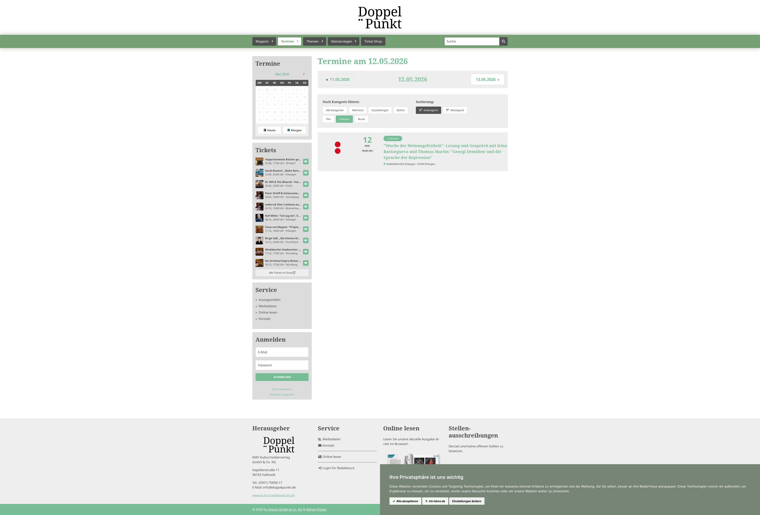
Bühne (401, 110)
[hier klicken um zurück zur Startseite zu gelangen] (380, 17)
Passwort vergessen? (282, 394)
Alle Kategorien (335, 110)
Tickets (266, 150)
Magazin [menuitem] (262, 41)
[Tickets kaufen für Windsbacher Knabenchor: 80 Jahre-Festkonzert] (306, 251)
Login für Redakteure (338, 468)
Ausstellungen (380, 110)
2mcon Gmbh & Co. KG (285, 509)
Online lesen (267, 312)
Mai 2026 (282, 74)
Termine (268, 63)
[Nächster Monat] (304, 74)
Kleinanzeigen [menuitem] (341, 41)
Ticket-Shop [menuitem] (373, 41)
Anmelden (283, 377)
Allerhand (357, 110)
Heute (271, 130)
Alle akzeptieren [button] (407, 501)
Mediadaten (267, 306)
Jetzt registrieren (282, 389)
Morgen (296, 130)
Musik (361, 119)
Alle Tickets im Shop (281, 272)
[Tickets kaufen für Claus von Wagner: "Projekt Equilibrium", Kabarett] (306, 229)
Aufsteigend (431, 110)
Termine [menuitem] (287, 41)
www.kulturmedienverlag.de (273, 495)
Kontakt (264, 319)
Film (328, 119)
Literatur (344, 119)
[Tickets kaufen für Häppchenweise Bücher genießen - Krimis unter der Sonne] (306, 161)
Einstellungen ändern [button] (466, 501)
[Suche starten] (503, 41)
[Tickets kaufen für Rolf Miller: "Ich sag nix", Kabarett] (306, 218)
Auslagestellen (269, 300)
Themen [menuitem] (312, 41)
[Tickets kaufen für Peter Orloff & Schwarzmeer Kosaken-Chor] (306, 195)
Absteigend (457, 110)
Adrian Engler (316, 509)
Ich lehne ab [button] (437, 501)
